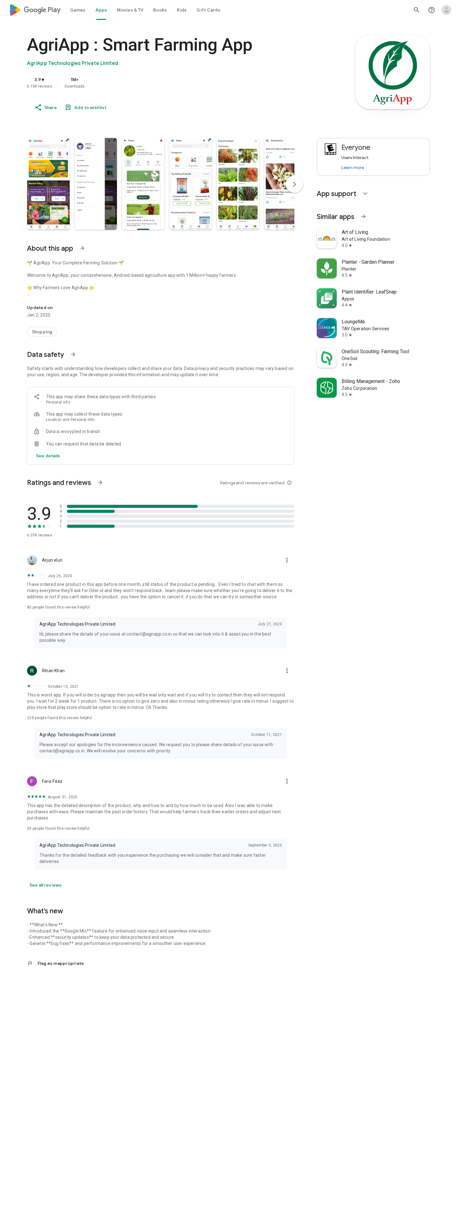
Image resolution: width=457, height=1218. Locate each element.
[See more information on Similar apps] (363, 216)
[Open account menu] (446, 9)
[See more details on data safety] (48, 455)
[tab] (77, 10)
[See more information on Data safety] (73, 354)
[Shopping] (42, 331)
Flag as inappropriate (55, 963)
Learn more (352, 167)
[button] (48, 184)
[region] (151, 82)
